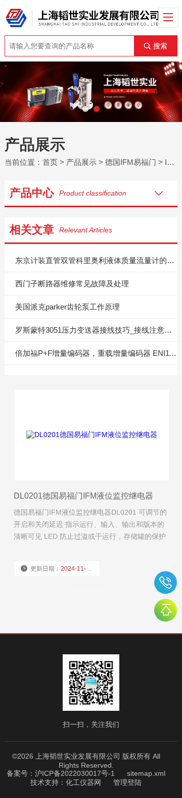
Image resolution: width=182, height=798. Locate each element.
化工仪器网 (83, 782)
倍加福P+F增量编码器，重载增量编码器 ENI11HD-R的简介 (96, 353)
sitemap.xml (146, 773)
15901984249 (165, 582)
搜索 (160, 46)
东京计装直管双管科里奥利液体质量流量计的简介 (96, 260)
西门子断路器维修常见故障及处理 (72, 283)
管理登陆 (127, 782)
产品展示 (81, 162)
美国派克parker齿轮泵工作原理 (67, 306)
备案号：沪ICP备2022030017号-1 (61, 773)
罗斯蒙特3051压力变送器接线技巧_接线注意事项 (96, 330)
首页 (50, 162)
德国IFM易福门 (130, 162)
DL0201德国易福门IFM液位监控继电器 (83, 496)
